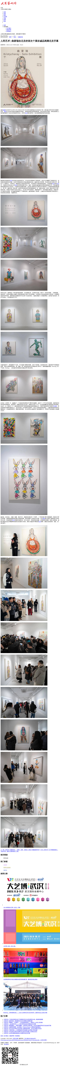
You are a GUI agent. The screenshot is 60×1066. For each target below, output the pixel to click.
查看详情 (20, 37)
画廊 (4, 110)
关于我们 (8, 28)
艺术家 (5, 16)
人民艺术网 (15, 1038)
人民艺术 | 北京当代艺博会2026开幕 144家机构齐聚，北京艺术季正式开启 (22, 1028)
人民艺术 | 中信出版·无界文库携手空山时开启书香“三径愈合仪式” (20, 1031)
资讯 (5, 13)
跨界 (5, 19)
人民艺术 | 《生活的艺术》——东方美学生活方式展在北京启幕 (20, 1024)
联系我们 (8, 31)
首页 (5, 12)
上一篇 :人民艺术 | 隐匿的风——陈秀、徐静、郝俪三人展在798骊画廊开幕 (20, 849)
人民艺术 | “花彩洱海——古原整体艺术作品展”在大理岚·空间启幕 (20, 1030)
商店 (5, 21)
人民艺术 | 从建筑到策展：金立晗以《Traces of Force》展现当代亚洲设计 (22, 1027)
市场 (5, 18)
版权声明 (8, 29)
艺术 (26, 113)
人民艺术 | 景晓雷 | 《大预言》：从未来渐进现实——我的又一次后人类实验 (23, 1022)
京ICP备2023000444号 (30, 1038)
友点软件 (6, 1044)
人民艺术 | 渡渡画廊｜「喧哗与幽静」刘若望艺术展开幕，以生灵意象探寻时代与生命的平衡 (27, 1025)
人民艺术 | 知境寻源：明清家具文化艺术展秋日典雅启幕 (18, 1021)
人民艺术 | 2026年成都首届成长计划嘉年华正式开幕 (17, 1033)
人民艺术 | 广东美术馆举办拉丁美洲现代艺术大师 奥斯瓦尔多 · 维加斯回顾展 (23, 1019)
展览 (5, 15)
